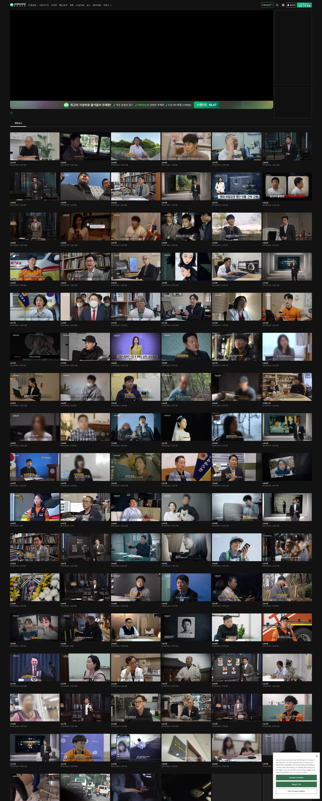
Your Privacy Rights (296, 791)
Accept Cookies (296, 777)
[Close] (317, 756)
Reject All (296, 784)
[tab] (18, 123)
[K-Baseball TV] (267, 4)
